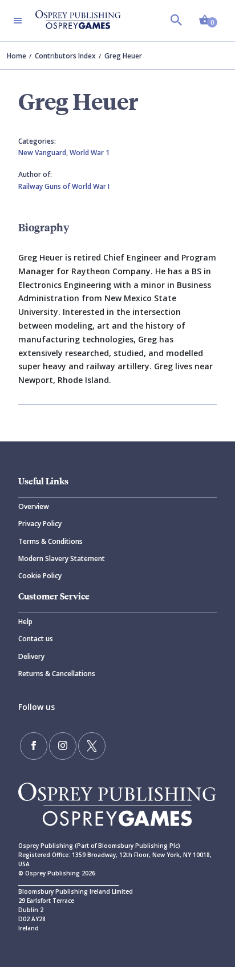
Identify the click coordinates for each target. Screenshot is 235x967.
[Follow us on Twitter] (92, 746)
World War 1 (90, 152)
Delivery (31, 656)
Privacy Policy (40, 523)
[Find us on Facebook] (33, 746)
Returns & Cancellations (56, 673)
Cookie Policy (40, 576)
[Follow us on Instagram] (62, 746)
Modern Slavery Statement (61, 558)
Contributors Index (65, 56)
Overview (33, 506)
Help (25, 621)
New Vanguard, (44, 152)
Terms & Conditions (50, 541)
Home (16, 56)
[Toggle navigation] (17, 20)
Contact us (35, 639)
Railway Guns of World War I (64, 186)
